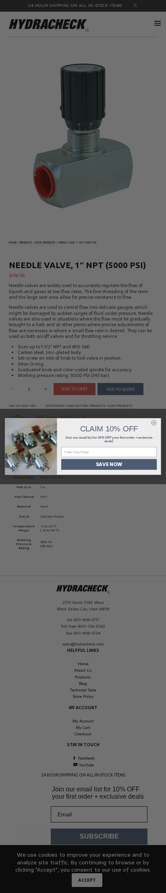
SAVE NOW (109, 464)
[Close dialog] (153, 422)
